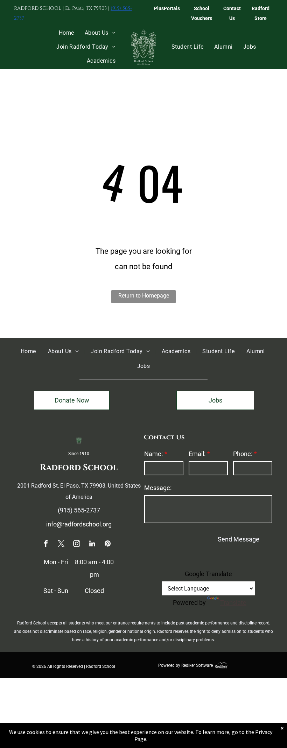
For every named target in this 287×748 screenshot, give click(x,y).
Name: (153, 453)
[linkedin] (92, 544)
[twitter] (61, 544)
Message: (158, 487)
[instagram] (76, 544)
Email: (197, 453)
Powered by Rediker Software (185, 665)
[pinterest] (107, 544)
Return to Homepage (143, 295)
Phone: (242, 453)
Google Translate (208, 574)
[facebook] (46, 544)
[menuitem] (66, 33)
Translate (233, 602)
